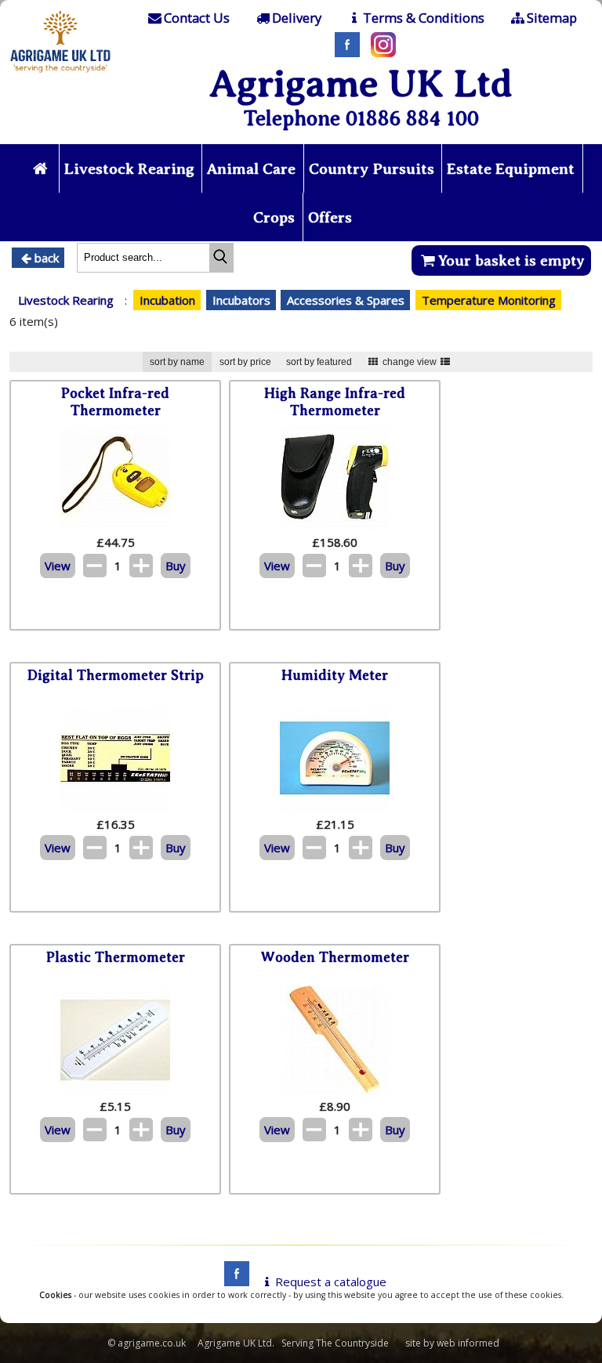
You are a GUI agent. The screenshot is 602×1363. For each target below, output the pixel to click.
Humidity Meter (334, 675)
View (58, 565)
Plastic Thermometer (115, 957)
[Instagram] (379, 52)
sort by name (177, 361)
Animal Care (251, 169)
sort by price (245, 361)
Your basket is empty (511, 260)
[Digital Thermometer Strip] (115, 808)
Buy (175, 565)
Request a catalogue (330, 1281)
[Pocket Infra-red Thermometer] (115, 526)
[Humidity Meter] (335, 808)
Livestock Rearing (129, 169)
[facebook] (232, 1281)
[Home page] (61, 74)
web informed (468, 1343)
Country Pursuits (371, 169)
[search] (221, 258)
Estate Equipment (511, 169)
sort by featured (319, 361)
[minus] (95, 565)
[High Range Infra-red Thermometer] (335, 526)
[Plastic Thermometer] (115, 1090)
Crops (274, 217)
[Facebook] (343, 52)
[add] (141, 565)
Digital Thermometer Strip (115, 675)
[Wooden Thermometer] (335, 1090)
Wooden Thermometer (335, 957)
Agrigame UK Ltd (361, 83)
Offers (330, 217)
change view (409, 361)
